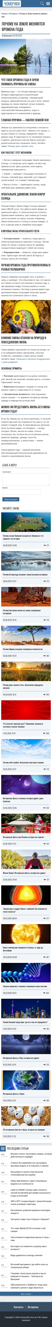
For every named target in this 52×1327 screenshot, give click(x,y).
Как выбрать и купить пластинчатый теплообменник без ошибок (27, 1173)
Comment (6, 471)
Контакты (18, 1307)
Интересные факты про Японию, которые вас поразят (23, 837)
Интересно (33, 1307)
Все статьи (26, 1294)
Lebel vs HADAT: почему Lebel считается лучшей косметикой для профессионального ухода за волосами (31, 1192)
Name (5, 487)
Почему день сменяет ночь (20, 145)
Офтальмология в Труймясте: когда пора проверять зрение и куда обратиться (29, 1286)
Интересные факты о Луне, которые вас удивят (21, 1058)
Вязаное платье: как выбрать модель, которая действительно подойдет (31, 1155)
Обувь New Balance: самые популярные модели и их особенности (29, 1182)
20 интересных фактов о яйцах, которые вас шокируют (24, 1129)
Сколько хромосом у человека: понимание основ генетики (25, 986)
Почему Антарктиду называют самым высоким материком (25, 574)
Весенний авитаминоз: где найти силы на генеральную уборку (29, 1266)
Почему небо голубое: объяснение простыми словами (23, 762)
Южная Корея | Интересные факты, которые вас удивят (24, 872)
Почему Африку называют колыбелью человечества (23, 649)
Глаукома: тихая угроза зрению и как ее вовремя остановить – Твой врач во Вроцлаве (28, 1276)
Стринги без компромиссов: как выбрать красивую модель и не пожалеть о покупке (29, 1164)
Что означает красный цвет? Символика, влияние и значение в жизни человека (23, 725)
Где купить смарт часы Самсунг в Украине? (30, 1219)
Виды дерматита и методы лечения (27, 1255)
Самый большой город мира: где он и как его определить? (25, 1022)
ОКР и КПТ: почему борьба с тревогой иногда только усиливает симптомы (31, 1202)
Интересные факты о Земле (13, 1093)
